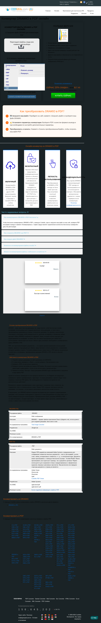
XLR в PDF (71, 537)
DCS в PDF (26, 535)
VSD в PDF (60, 529)
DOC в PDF (26, 580)
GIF (7, 79)
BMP (7, 72)
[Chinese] (46, 619)
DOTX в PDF (38, 576)
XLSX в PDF (26, 531)
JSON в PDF (49, 525)
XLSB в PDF (71, 559)
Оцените (42, 315)
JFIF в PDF (71, 550)
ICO (7, 82)
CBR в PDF (15, 527)
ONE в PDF (26, 576)
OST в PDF (15, 535)
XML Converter (36, 601)
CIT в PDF (71, 525)
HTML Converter (70, 598)
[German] (52, 615)
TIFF (7, 75)
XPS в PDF (60, 548)
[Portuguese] (49, 615)
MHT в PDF (71, 548)
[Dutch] (56, 615)
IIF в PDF (59, 561)
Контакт (84, 13)
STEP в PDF (49, 554)
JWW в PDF (26, 557)
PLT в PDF (37, 557)
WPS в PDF (37, 584)
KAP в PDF (49, 544)
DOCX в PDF (61, 550)
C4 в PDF (14, 525)
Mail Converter (51, 598)
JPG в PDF (49, 533)
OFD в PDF (26, 578)
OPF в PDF (49, 584)
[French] (49, 617)
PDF (7, 88)
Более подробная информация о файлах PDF (45, 490)
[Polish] (46, 617)
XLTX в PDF (49, 546)
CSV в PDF (60, 542)
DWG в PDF (26, 563)
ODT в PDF (71, 533)
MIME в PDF (72, 576)
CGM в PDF (49, 548)
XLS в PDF (26, 529)
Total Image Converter (38, 424)
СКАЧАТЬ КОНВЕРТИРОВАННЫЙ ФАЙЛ (22, 96)
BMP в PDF (49, 535)
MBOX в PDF (16, 537)
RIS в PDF (15, 558)
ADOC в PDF (38, 533)
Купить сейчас (63, 96)
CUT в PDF (26, 559)
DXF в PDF (71, 531)
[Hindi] (56, 617)
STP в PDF (49, 557)
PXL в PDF (71, 535)
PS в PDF (60, 533)
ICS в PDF (60, 563)
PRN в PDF (49, 529)
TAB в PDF (71, 557)
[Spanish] (46, 615)
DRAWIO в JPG (13, 505)
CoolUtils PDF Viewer (38, 478)
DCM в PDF (71, 527)
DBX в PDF (49, 582)
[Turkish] (52, 617)
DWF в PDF (37, 529)
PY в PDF (37, 588)
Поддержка (74, 13)
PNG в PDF (49, 531)
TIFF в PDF (49, 537)
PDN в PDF (71, 552)
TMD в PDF (37, 586)
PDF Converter (29, 598)
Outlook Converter (40, 598)
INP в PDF (49, 576)
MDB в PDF (71, 561)
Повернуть (25, 73)
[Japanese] (52, 619)
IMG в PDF (37, 527)
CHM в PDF (15, 531)
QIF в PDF (60, 557)
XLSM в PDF (27, 525)
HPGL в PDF (60, 544)
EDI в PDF (60, 555)
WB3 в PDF (26, 533)
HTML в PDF (38, 531)
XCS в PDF (26, 561)
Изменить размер (27, 70)
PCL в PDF (60, 525)
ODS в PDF (71, 555)
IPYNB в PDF (50, 578)
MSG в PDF (71, 544)
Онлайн (56, 11)
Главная (48, 11)
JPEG (8, 69)
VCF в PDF (71, 540)
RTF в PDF (26, 582)
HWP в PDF (37, 580)
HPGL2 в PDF (61, 552)
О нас (92, 13)
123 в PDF (49, 542)
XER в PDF (15, 563)
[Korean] (42, 619)
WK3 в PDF (49, 540)
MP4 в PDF (26, 537)
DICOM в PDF (38, 525)
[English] (42, 615)
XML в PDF (26, 527)
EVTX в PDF (15, 561)
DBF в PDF (60, 546)
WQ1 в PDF (71, 529)
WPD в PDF (37, 582)
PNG (7, 85)
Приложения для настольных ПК (73, 11)
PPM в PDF (60, 531)
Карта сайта (22, 615)
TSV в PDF (49, 552)
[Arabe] (49, 619)
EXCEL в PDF (61, 565)
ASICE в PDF (50, 586)
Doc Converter (60, 598)
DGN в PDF (26, 554)
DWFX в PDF (38, 554)
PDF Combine (46, 601)
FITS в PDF (60, 540)
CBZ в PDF (15, 529)
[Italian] (42, 617)
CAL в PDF (60, 527)
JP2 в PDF (60, 535)
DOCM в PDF (38, 578)
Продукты (90, 11)
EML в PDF (71, 542)
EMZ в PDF (60, 537)
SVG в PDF (49, 550)
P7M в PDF (71, 546)
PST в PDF (15, 533)
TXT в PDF (49, 527)
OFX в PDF (60, 559)
